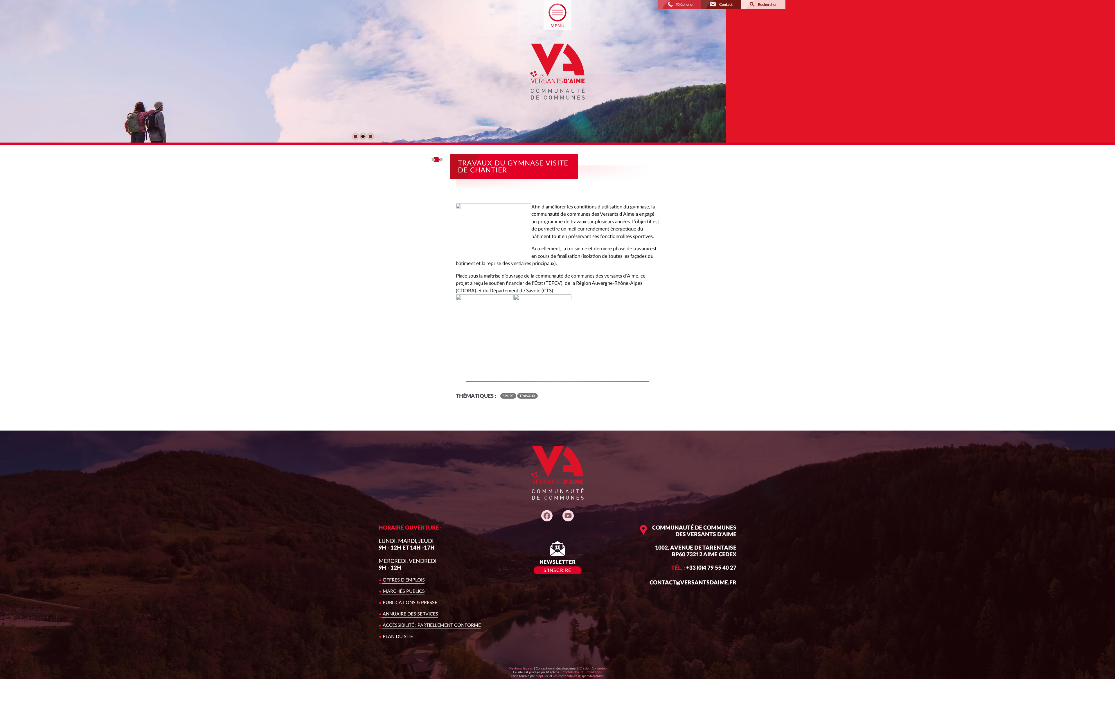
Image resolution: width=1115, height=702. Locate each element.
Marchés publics (404, 591)
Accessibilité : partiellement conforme (432, 625)
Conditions (594, 672)
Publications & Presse (410, 602)
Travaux (527, 396)
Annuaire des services (410, 614)
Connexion (599, 668)
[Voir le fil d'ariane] (437, 159)
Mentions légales (521, 668)
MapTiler (541, 676)
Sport (508, 396)
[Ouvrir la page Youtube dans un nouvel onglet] (568, 515)
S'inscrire (557, 570)
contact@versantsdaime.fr (693, 583)
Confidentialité (572, 672)
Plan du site (398, 636)
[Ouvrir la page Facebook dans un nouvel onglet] (547, 515)
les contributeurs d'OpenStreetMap (578, 676)
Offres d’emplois (404, 580)
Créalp (584, 668)
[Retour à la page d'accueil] (557, 104)
